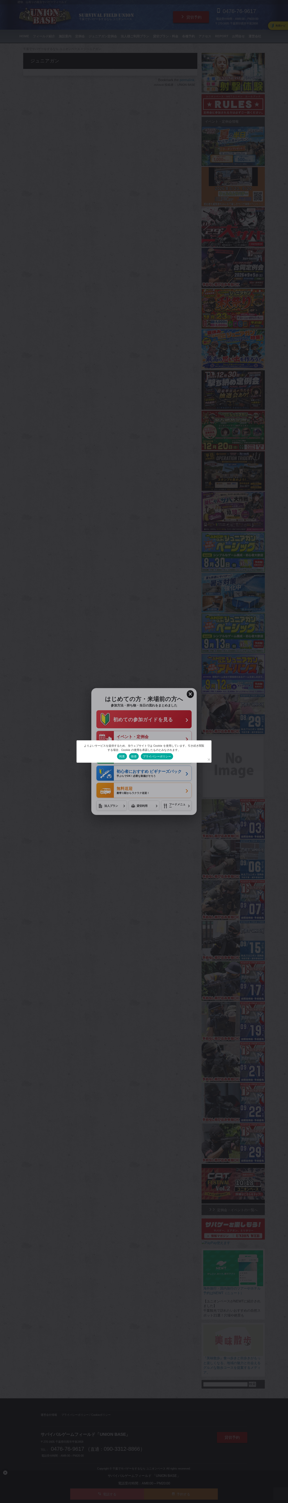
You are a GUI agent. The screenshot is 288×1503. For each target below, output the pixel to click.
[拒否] (209, 759)
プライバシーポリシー (157, 756)
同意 (122, 756)
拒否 (134, 756)
